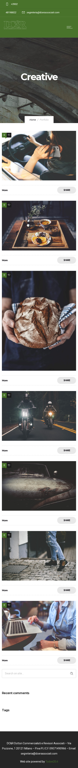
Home (33, 119)
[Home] (15, 28)
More (4, 190)
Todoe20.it (51, 761)
